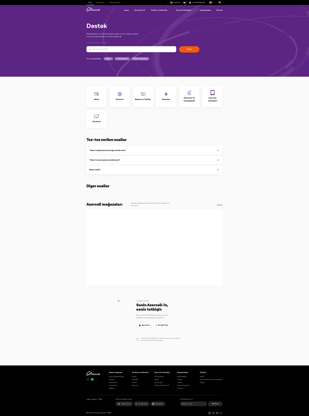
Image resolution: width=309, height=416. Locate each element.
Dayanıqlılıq (113, 382)
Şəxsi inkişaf (158, 382)
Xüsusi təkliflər (181, 377)
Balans (108, 59)
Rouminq (135, 385)
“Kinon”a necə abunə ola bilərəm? (104, 160)
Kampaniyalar (205, 10)
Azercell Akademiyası (116, 377)
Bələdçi (202, 382)
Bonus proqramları (183, 385)
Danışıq (179, 379)
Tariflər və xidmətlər (140, 372)
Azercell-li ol (139, 10)
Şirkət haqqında (114, 2)
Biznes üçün (100, 2)
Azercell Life (113, 385)
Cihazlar (180, 388)
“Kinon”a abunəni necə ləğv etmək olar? (107, 150)
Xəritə (220, 205)
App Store (146, 325)
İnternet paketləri (140, 59)
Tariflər (134, 377)
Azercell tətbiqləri (162, 372)
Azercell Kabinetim (199, 2)
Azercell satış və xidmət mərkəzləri (211, 379)
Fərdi (90, 2)
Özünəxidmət (158, 377)
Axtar (189, 49)
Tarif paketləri (122, 59)
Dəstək (219, 10)
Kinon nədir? (95, 169)
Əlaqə (202, 377)
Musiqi (156, 379)
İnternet (134, 382)
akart (126, 10)
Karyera (111, 379)
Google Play (163, 325)
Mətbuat (112, 388)
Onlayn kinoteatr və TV (161, 385)
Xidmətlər (135, 379)
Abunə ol (215, 404)
